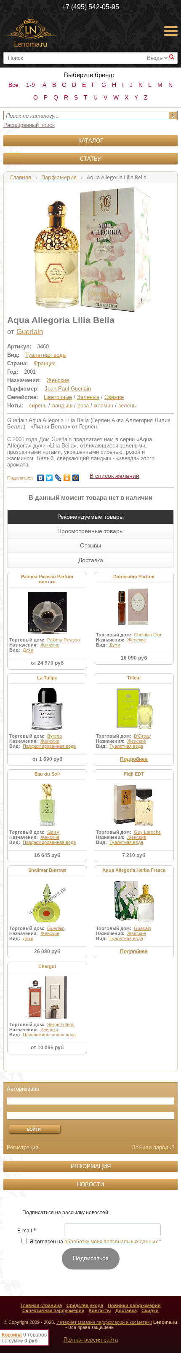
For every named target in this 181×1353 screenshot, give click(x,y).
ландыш (62, 405)
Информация (91, 1166)
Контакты (100, 1310)
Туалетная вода (45, 355)
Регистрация (22, 1147)
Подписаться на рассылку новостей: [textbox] (65, 1213)
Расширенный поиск (29, 125)
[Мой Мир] (76, 475)
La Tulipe (47, 677)
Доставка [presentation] (90, 560)
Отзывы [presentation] (90, 545)
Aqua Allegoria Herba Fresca (133, 870)
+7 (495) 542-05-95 (90, 7)
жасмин (103, 405)
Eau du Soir (47, 773)
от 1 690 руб (47, 759)
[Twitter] (49, 475)
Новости (90, 1184)
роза (83, 405)
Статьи (90, 159)
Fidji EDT (134, 773)
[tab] (90, 516)
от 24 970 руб (47, 663)
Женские (58, 380)
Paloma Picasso (63, 639)
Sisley (53, 832)
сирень (38, 405)
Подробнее (134, 759)
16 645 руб (47, 855)
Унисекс (49, 1029)
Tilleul (134, 677)
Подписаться (91, 1258)
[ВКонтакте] (40, 475)
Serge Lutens (61, 1024)
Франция (45, 363)
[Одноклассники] (67, 475)
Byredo (54, 735)
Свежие (114, 397)
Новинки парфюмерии (134, 1305)
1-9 (30, 84)
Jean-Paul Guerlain (68, 388)
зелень (127, 405)
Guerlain (29, 332)
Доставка (126, 1310)
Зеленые (88, 397)
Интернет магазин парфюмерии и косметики (104, 1322)
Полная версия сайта (91, 1340)
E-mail (26, 1231)
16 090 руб (134, 658)
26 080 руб (47, 951)
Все (13, 84)
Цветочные (58, 397)
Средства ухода (85, 1305)
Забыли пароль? (153, 1147)
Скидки (150, 1310)
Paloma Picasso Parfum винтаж (47, 579)
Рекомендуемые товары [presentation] (90, 516)
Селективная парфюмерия (53, 1310)
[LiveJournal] (58, 475)
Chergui (47, 966)
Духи (28, 649)
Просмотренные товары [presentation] (90, 531)
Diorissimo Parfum (133, 576)
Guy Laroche (147, 832)
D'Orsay (142, 735)
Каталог (90, 140)
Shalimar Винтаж (47, 870)
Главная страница (41, 1305)
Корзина (12, 1335)
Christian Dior (148, 634)
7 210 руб (133, 855)
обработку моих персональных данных (111, 1242)
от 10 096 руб (47, 1048)
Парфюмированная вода (49, 746)
